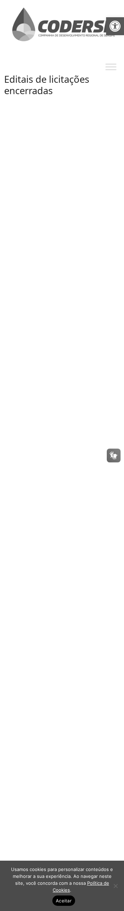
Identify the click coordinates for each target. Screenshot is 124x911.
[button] (115, 26)
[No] (115, 885)
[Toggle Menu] (110, 67)
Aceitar (64, 900)
